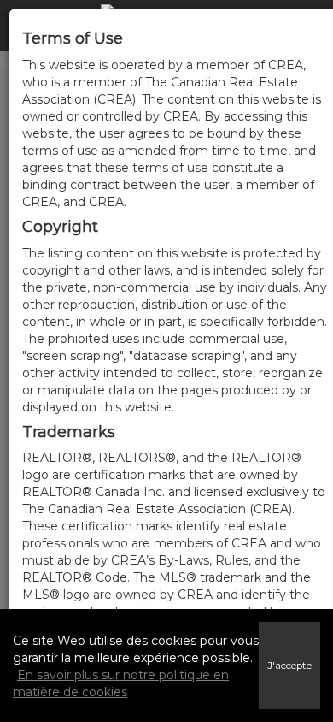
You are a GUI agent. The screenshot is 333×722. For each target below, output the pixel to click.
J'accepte (289, 666)
